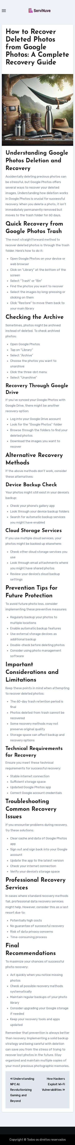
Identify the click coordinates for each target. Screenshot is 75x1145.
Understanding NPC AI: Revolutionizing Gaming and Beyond (22, 1090)
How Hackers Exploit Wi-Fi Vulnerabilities (53, 1084)
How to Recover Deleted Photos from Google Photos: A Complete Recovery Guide (37, 47)
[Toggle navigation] (4, 10)
